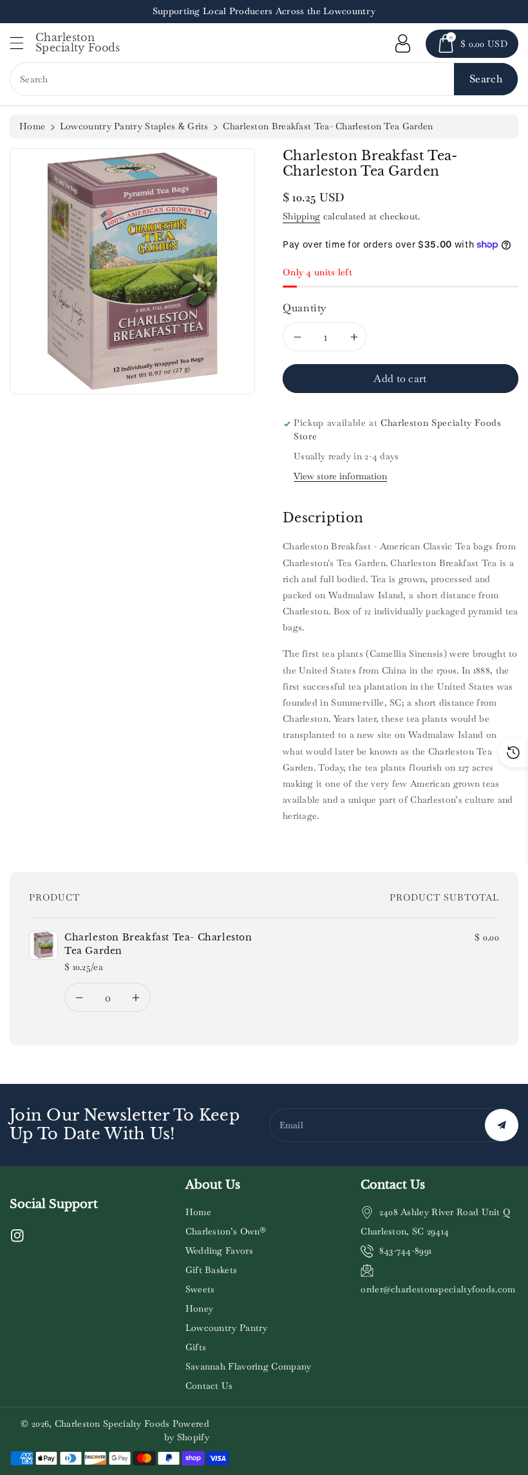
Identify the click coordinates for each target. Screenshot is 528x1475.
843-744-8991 (405, 1250)
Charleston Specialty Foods (112, 1423)
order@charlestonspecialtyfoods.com (438, 1289)
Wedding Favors (219, 1250)
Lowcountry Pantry (226, 1327)
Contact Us (209, 1385)
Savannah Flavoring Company (248, 1366)
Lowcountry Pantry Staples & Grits (134, 126)
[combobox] (264, 79)
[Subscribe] (501, 1125)
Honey (199, 1308)
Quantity (304, 308)
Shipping (301, 216)
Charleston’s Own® (226, 1231)
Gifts (196, 1347)
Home (32, 126)
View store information (340, 476)
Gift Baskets (211, 1270)
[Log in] (402, 44)
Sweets (200, 1289)
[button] (22, 43)
